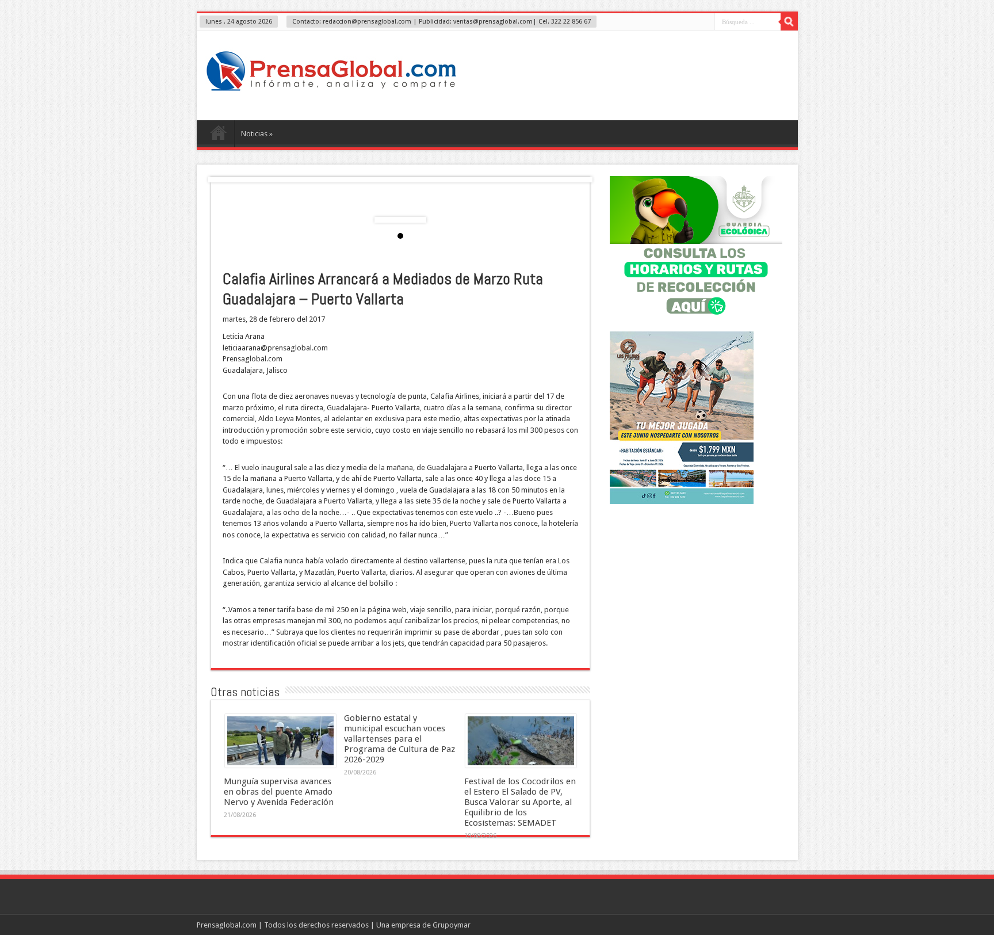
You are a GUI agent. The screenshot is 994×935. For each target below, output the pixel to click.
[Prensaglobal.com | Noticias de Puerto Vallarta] (331, 91)
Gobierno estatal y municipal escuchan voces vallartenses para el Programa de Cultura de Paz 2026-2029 (399, 739)
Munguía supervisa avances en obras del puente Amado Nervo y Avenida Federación (279, 791)
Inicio (218, 135)
